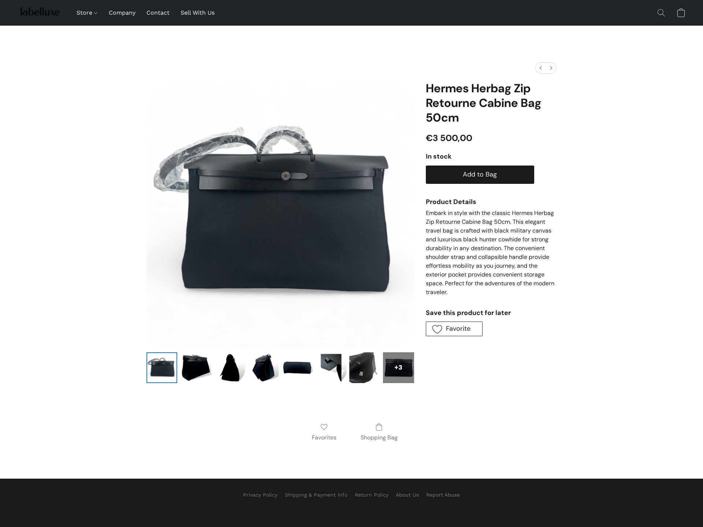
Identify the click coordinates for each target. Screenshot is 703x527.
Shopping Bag (379, 437)
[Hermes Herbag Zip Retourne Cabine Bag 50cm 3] (263, 367)
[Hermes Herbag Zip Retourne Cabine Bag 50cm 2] (229, 367)
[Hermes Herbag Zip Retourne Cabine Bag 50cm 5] (331, 367)
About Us (407, 495)
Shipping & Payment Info (316, 495)
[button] (40, 13)
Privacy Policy (260, 495)
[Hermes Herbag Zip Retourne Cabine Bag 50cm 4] (297, 367)
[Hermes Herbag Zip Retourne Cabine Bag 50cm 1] (195, 367)
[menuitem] (541, 68)
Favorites (324, 437)
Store (85, 12)
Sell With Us (198, 12)
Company (122, 12)
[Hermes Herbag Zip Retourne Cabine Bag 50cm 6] (364, 367)
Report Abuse (443, 495)
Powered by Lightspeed (351, 507)
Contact (158, 12)
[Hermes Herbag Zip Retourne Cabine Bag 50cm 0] (161, 367)
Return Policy (371, 495)
